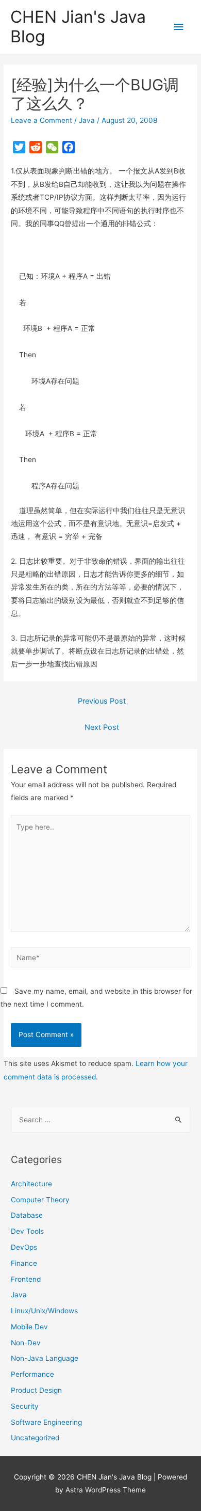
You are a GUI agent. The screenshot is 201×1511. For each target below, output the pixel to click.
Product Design (36, 1390)
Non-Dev (26, 1343)
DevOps (24, 1247)
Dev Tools (27, 1231)
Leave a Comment (41, 120)
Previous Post (102, 701)
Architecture (31, 1184)
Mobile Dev (29, 1327)
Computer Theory (40, 1200)
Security (25, 1406)
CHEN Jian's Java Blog (78, 26)
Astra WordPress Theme (105, 1490)
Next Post (102, 727)
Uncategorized (35, 1438)
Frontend (26, 1279)
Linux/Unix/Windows (44, 1311)
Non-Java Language (44, 1358)
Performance (32, 1374)
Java (87, 120)
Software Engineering (46, 1422)
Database (27, 1215)
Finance (24, 1263)
